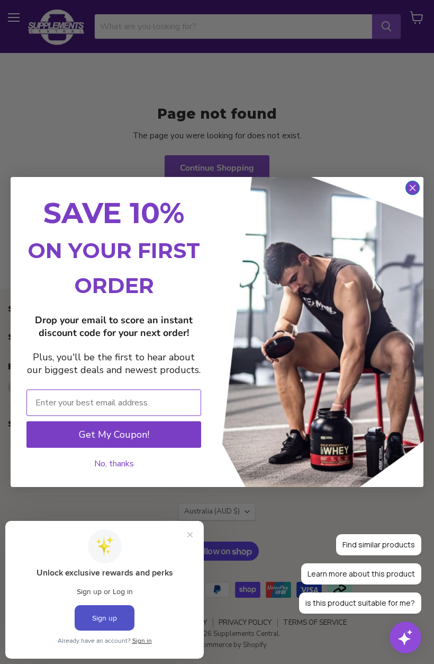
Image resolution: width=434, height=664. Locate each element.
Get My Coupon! (114, 434)
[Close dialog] (412, 187)
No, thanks (114, 463)
